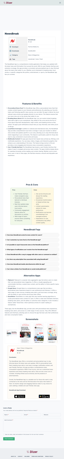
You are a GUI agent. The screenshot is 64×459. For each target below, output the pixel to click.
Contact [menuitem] (20, 456)
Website (46, 414)
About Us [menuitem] (13, 456)
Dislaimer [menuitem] (27, 456)
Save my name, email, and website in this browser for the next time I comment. (24, 434)
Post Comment (9, 438)
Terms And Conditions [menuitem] (37, 456)
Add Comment (8, 420)
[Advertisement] (32, 17)
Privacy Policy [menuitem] (49, 456)
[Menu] (60, 2)
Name (6, 414)
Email (26, 414)
